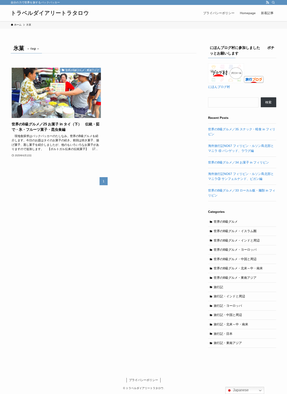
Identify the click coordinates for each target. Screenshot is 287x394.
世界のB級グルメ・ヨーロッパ (235, 249)
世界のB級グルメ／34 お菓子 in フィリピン (238, 162)
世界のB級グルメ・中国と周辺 (235, 259)
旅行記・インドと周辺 (229, 296)
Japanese (240, 390)
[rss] (267, 2)
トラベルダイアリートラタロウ (50, 13)
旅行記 (218, 287)
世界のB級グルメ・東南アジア (235, 277)
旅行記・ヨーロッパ (228, 305)
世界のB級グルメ (226, 221)
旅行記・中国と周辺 (228, 315)
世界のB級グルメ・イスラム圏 (235, 231)
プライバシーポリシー (143, 380)
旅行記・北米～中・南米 (231, 324)
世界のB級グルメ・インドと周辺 (237, 240)
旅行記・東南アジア (228, 343)
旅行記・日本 (223, 333)
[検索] (273, 2)
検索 (268, 102)
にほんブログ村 (219, 87)
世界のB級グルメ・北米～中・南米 (238, 268)
